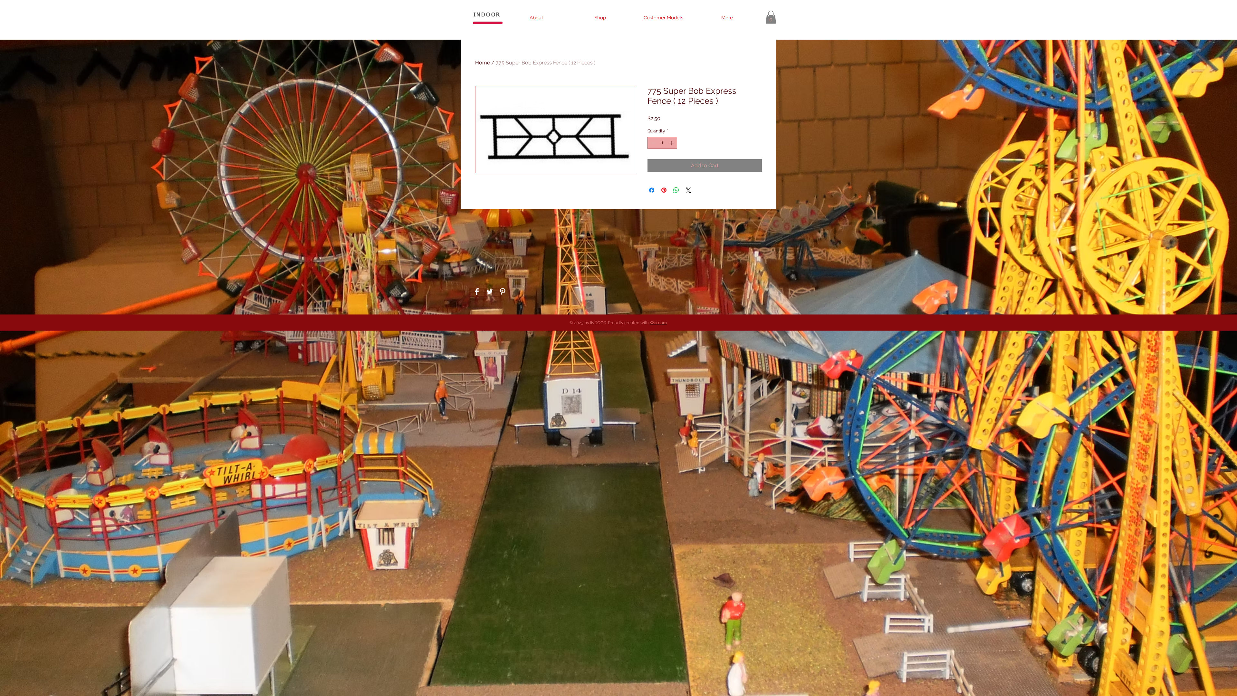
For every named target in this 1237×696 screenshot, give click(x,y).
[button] (770, 17)
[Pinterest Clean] (502, 291)
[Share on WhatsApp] (676, 190)
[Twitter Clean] (489, 291)
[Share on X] (688, 190)
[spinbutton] (662, 143)
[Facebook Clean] (476, 291)
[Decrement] (652, 143)
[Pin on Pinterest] (664, 190)
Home (482, 63)
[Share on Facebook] (652, 190)
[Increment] (672, 143)
